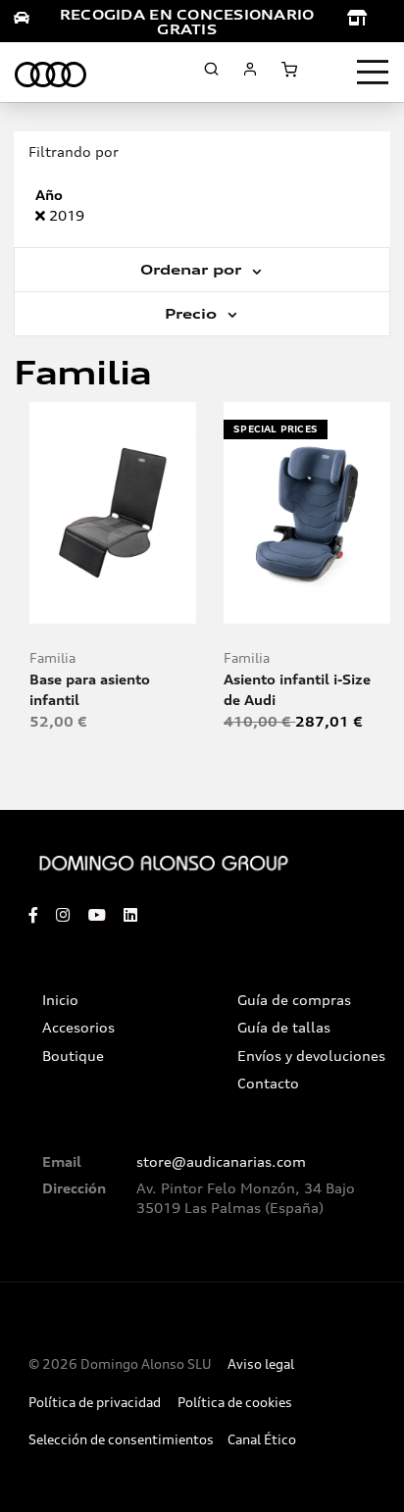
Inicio (60, 1000)
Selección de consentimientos (121, 1440)
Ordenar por (193, 269)
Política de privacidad (94, 1402)
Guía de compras (294, 1000)
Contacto (268, 1083)
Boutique (73, 1056)
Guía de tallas (283, 1027)
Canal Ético (261, 1440)
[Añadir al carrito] (113, 600)
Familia (52, 658)
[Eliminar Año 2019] (42, 215)
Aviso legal (260, 1364)
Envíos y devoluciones (311, 1056)
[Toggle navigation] (372, 72)
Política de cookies (234, 1402)
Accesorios (78, 1027)
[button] (155, 600)
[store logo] (50, 71)
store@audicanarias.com (221, 1162)
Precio (193, 314)
